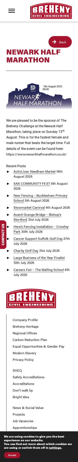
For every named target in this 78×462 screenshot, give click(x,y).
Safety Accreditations (29, 377)
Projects (19, 414)
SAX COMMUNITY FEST (32, 183)
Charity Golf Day (26, 250)
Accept (12, 455)
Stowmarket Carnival (29, 207)
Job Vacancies (23, 420)
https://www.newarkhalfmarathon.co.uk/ (36, 154)
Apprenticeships (25, 427)
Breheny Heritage (26, 326)
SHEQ (17, 370)
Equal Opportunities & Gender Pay (38, 346)
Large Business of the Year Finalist (39, 257)
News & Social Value (28, 407)
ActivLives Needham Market (35, 171)
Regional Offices (25, 333)
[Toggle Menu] (11, 11)
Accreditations (23, 383)
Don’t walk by (23, 390)
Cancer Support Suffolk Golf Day (38, 238)
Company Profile (25, 319)
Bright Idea (21, 396)
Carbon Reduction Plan (30, 339)
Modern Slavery (24, 352)
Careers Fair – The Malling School (39, 269)
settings (55, 447)
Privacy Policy (23, 359)
